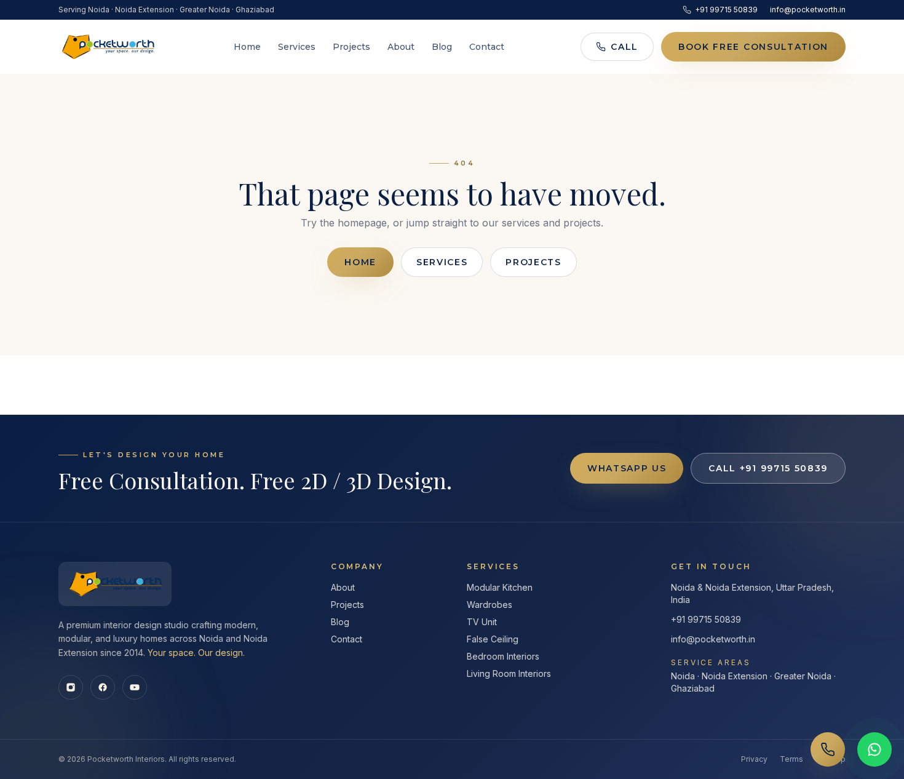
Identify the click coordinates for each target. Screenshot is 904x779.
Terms (791, 759)
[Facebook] (102, 687)
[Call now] (828, 749)
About (400, 46)
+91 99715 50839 (726, 9)
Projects (351, 46)
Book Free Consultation (753, 46)
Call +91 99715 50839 (768, 468)
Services (296, 46)
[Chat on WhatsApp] (874, 749)
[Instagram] (70, 687)
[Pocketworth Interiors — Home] (107, 47)
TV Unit (482, 622)
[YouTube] (134, 687)
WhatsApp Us (626, 468)
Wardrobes (489, 604)
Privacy (754, 759)
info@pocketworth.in (808, 9)
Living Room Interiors (509, 673)
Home (247, 46)
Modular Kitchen (500, 587)
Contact (486, 46)
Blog (442, 46)
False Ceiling (492, 639)
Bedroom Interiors (503, 656)
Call (624, 46)
